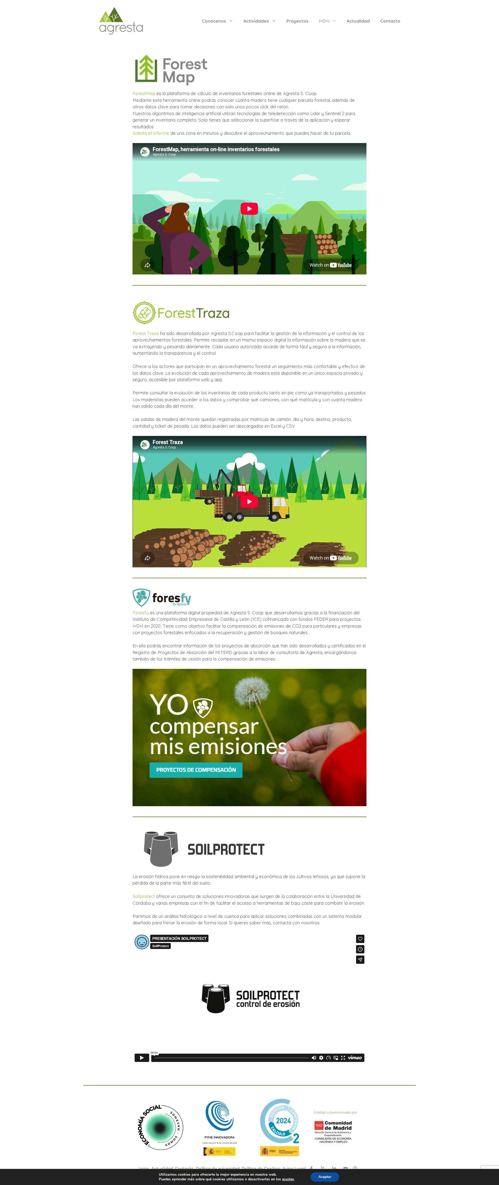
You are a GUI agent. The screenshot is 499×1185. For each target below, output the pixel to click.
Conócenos (214, 21)
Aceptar (324, 1176)
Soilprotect (144, 896)
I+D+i (324, 21)
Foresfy (141, 612)
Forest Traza (146, 333)
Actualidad (358, 21)
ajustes (288, 1179)
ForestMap (144, 93)
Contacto (390, 21)
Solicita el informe (151, 133)
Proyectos (297, 21)
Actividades (256, 21)
